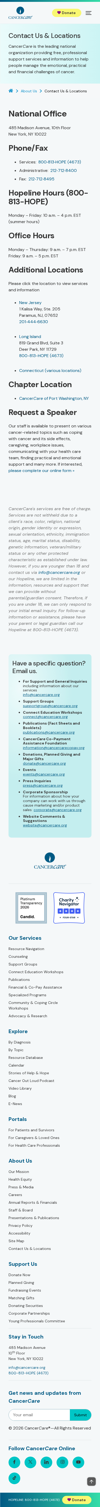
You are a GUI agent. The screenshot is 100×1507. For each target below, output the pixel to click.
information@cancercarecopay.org (54, 747)
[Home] (21, 13)
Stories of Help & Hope (29, 1073)
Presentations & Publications (34, 1217)
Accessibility (19, 1233)
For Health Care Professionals (34, 1145)
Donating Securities (26, 1305)
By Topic (16, 1049)
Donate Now (19, 1274)
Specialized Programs (27, 995)
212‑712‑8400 (63, 170)
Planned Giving (21, 1282)
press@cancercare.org (43, 785)
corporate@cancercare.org (58, 809)
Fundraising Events (25, 1290)
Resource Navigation (26, 948)
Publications (19, 979)
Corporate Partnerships (29, 1313)
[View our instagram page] (62, 1462)
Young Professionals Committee (37, 1321)
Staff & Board (21, 1210)
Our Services (25, 937)
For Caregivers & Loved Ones (34, 1137)
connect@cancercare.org (45, 716)
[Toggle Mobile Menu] (88, 12)
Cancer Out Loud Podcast (31, 1080)
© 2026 (50, 1428)
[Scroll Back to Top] (91, 1481)
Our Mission (19, 1171)
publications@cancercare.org (49, 732)
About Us (20, 1160)
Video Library (20, 1088)
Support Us (23, 1264)
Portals (18, 1119)
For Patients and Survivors (31, 1130)
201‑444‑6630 (33, 321)
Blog (12, 1096)
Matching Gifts (21, 1298)
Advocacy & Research (28, 1016)
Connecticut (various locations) (50, 370)
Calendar (16, 1065)
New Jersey (30, 302)
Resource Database (26, 1057)
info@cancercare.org (59, 572)
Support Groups (23, 964)
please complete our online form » (41, 470)
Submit (80, 1415)
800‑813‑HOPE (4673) (59, 162)
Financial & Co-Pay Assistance (35, 987)
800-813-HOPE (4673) (41, 355)
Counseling (18, 956)
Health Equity (20, 1179)
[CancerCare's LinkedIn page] (46, 1462)
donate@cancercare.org (44, 763)
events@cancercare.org (44, 774)
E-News (15, 1103)
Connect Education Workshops (36, 971)
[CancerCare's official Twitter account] (30, 1462)
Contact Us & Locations (30, 1248)
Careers (15, 1194)
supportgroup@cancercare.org (50, 705)
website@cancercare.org (45, 825)
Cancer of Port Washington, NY (54, 398)
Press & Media (21, 1187)
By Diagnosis (20, 1042)
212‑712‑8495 (41, 179)
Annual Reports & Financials (33, 1202)
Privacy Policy (21, 1225)
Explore (18, 1031)
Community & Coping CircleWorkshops (33, 1005)
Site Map (16, 1240)
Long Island (30, 336)
